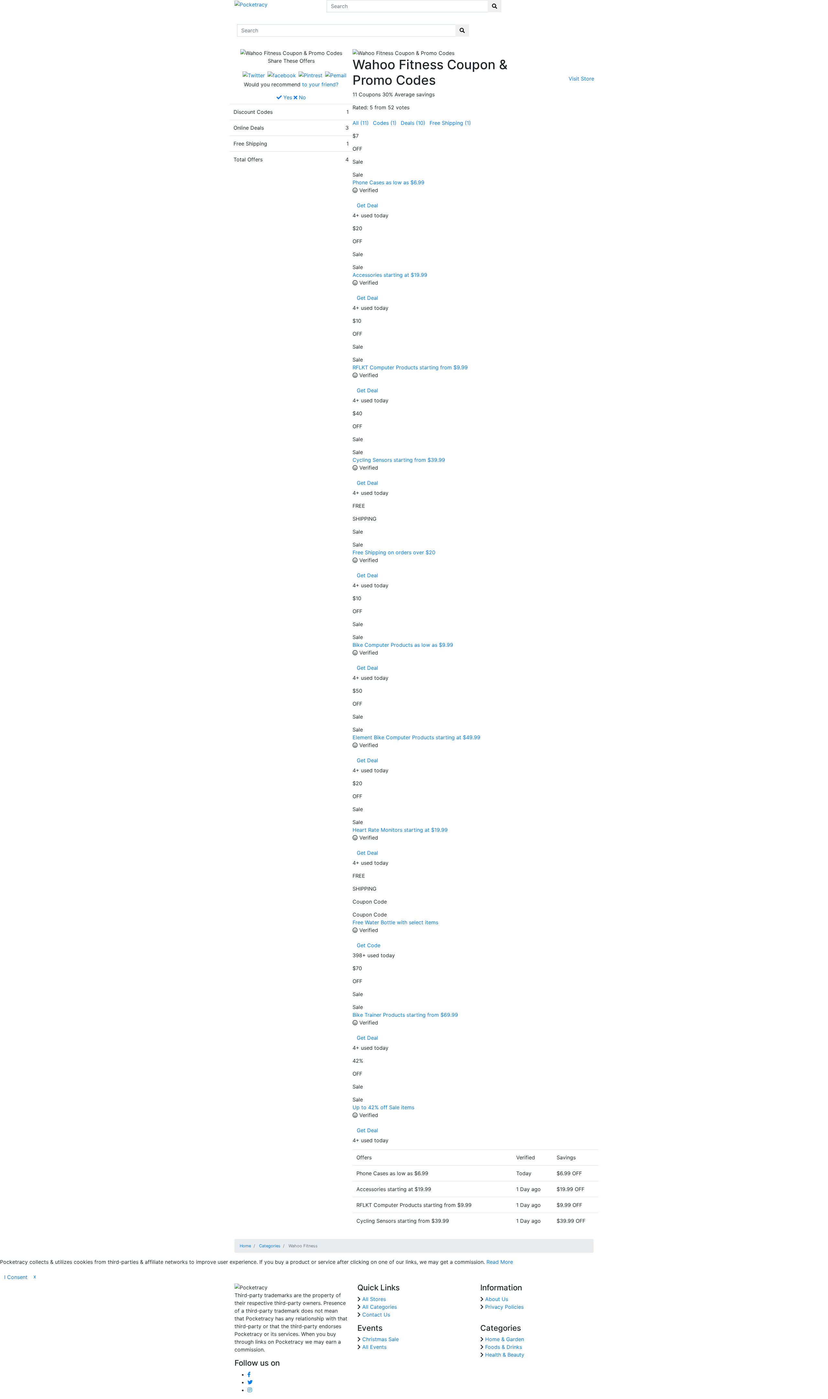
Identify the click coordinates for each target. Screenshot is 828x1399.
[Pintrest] (310, 75)
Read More (499, 1262)
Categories (269, 1245)
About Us (496, 1299)
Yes (287, 97)
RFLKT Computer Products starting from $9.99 (410, 367)
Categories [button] (531, 26)
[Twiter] (254, 75)
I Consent (15, 1277)
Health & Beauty (504, 1354)
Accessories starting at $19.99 (390, 275)
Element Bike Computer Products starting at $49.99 (416, 737)
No (301, 97)
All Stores (374, 1299)
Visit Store (581, 78)
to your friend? (320, 84)
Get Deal (367, 205)
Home (485, 26)
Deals (413, 123)
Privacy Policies (504, 1307)
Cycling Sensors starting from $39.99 (399, 460)
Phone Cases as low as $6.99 (388, 182)
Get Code (368, 945)
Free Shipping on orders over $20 (394, 552)
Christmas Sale (380, 1339)
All (361, 123)
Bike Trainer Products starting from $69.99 (405, 1015)
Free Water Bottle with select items (395, 922)
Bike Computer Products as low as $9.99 (403, 645)
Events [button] (558, 26)
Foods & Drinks (503, 1347)
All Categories (379, 1307)
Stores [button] (504, 26)
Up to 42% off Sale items (383, 1107)
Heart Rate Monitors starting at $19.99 (400, 830)
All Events (374, 1347)
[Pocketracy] (250, 4)
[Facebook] (281, 75)
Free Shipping (450, 123)
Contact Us (581, 30)
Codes (385, 123)
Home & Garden (504, 1339)
